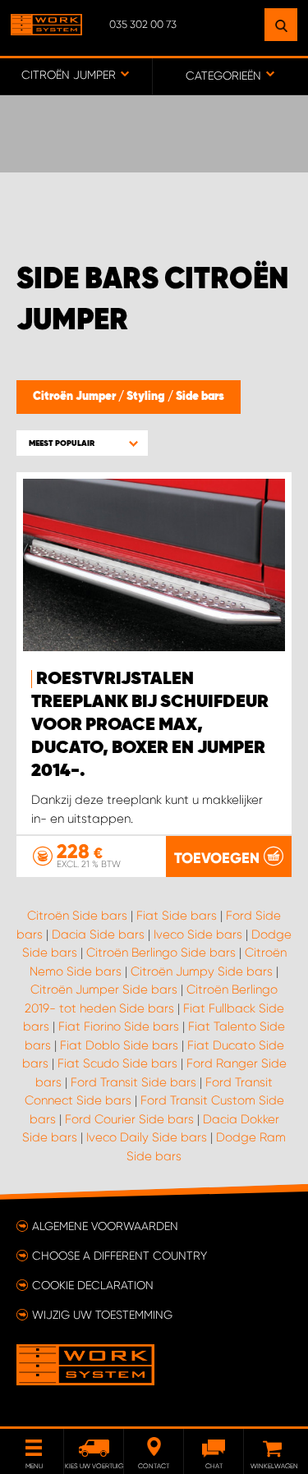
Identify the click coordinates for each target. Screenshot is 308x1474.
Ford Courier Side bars (129, 1119)
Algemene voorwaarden (105, 1226)
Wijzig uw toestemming (102, 1314)
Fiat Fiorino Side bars (118, 1026)
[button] (82, 443)
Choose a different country (119, 1255)
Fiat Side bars (176, 915)
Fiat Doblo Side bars (119, 1045)
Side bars (200, 396)
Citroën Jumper (75, 396)
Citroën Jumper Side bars (103, 989)
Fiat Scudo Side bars (117, 1063)
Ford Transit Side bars (133, 1082)
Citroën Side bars (77, 915)
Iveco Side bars (198, 934)
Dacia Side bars (98, 934)
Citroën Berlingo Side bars (161, 952)
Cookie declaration (93, 1285)
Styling (147, 396)
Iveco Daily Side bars (146, 1137)
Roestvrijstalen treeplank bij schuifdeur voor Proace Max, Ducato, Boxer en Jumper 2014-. (150, 725)
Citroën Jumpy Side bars (202, 971)
